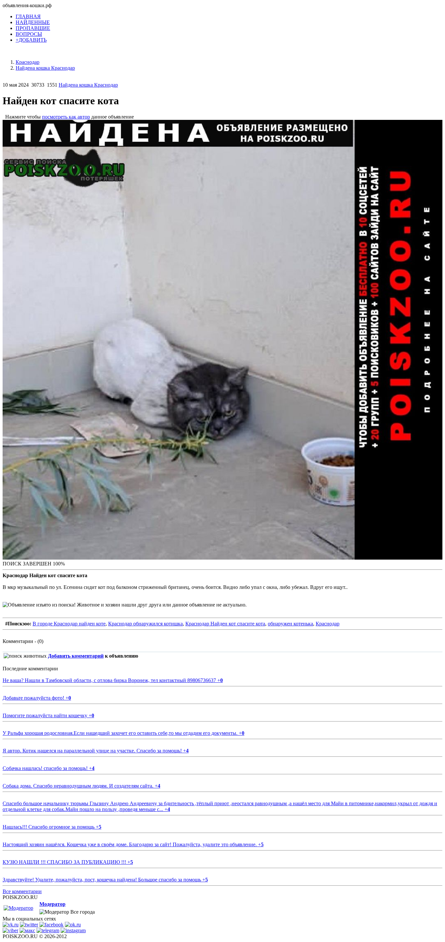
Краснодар (327, 623)
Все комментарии (22, 891)
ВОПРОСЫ (29, 34)
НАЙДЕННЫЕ (33, 22)
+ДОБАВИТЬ (31, 40)
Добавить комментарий (76, 656)
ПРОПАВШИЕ (33, 28)
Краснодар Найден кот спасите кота (225, 623)
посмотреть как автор (66, 117)
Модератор (52, 904)
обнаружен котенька (290, 623)
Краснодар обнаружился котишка (145, 623)
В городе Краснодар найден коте (69, 623)
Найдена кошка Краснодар (88, 85)
